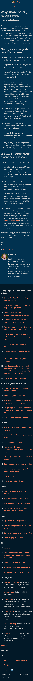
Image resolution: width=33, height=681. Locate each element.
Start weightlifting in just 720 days (17, 503)
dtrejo (18, 2)
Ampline (7, 633)
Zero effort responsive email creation (18, 533)
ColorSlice (8, 599)
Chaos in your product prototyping (17, 417)
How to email (9, 476)
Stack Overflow (8, 250)
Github (6, 655)
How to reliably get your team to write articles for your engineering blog (17, 336)
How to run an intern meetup (15, 378)
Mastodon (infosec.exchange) (15, 660)
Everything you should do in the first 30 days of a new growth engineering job (18, 410)
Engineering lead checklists (14, 396)
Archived (4, 645)
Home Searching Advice (13, 442)
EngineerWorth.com (11, 221)
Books (20, 6)
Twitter (6, 665)
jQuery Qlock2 (9, 592)
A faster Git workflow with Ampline (17, 567)
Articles (14, 6)
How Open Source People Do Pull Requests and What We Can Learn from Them (17, 555)
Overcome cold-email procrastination (18, 464)
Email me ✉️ (8, 670)
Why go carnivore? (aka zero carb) (17, 499)
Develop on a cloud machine (14, 562)
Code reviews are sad (12, 548)
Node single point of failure (14, 538)
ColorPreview (9, 612)
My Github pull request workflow (16, 572)
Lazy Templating (10, 624)
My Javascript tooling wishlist (15, 521)
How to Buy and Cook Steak (14, 481)
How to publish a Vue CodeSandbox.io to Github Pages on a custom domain (18, 449)
